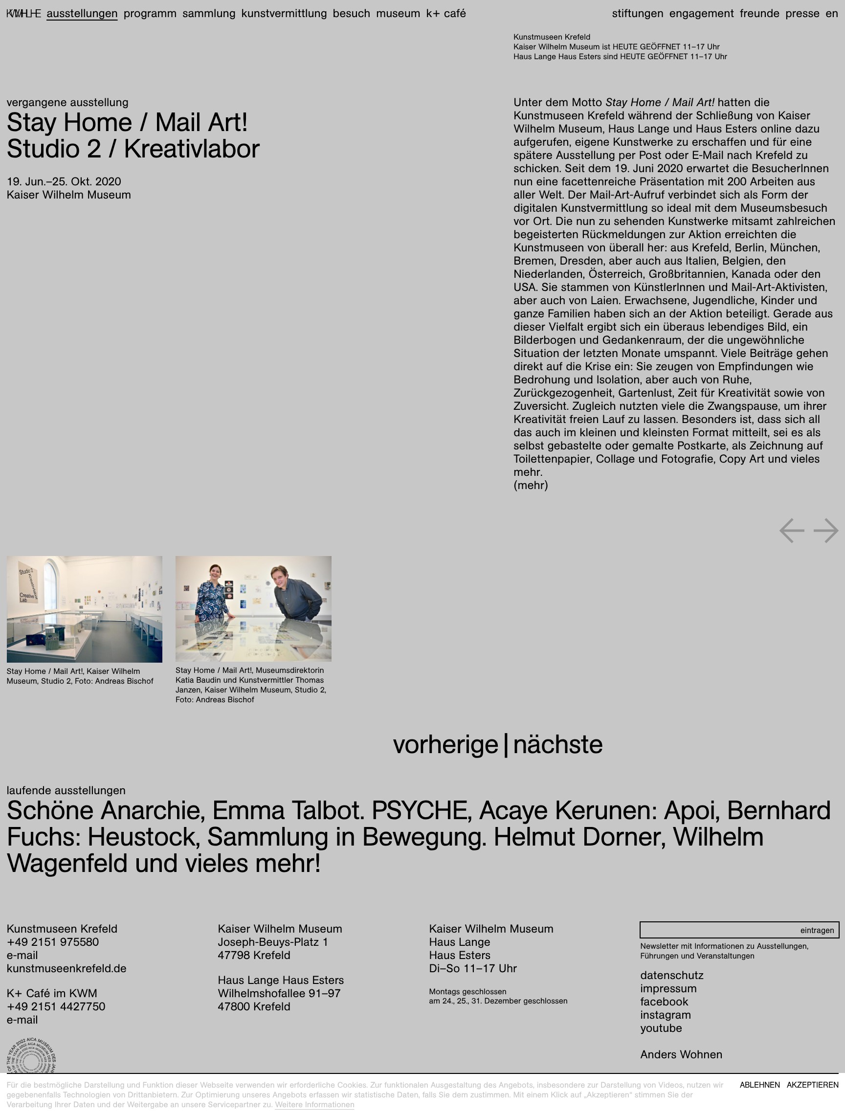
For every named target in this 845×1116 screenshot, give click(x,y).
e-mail (22, 955)
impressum (669, 988)
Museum (398, 13)
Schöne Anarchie (103, 810)
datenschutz (672, 975)
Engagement (701, 13)
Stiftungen (638, 13)
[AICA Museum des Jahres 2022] (106, 1062)
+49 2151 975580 (53, 942)
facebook (665, 1001)
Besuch (352, 13)
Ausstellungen (82, 13)
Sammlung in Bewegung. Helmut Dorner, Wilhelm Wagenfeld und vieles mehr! (385, 850)
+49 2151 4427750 (56, 1006)
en (831, 13)
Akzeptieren (813, 1085)
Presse (802, 13)
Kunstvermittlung (284, 13)
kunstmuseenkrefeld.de (67, 968)
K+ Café (446, 13)
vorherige (445, 744)
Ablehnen (760, 1085)
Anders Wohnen (682, 1054)
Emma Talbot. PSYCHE (339, 810)
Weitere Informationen (315, 1104)
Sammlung (209, 13)
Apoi (597, 810)
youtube (662, 1028)
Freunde (760, 13)
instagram (666, 1014)
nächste (558, 744)
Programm (150, 13)
